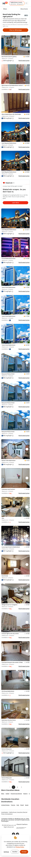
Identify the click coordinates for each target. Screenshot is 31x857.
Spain (26, 805)
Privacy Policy (20, 847)
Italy (18, 805)
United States (5, 805)
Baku (2, 793)
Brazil (22, 805)
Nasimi (25, 793)
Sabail (7, 793)
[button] (16, 3)
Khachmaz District (16, 793)
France (13, 805)
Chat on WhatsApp (15, 30)
